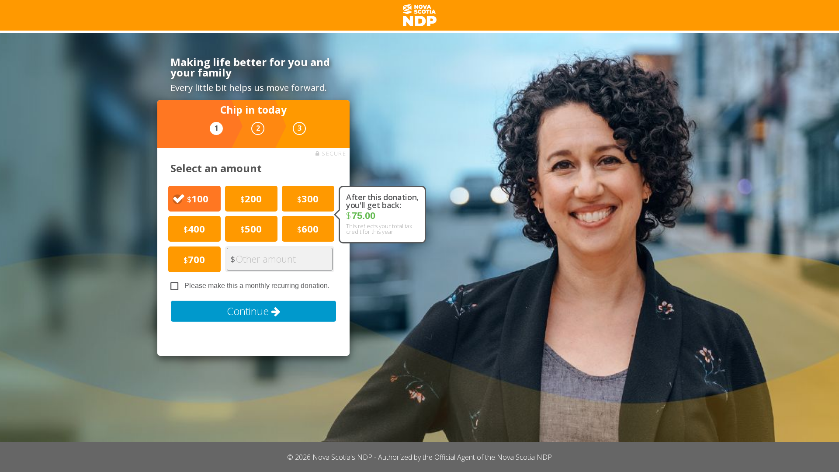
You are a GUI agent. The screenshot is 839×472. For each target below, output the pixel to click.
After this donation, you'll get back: (382, 201)
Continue (249, 311)
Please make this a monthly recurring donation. (256, 285)
